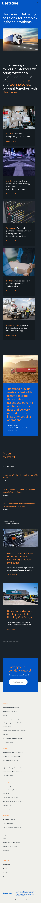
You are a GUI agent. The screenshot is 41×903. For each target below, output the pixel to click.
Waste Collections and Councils (11, 842)
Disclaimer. (34, 899)
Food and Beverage (8, 823)
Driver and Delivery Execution (10, 711)
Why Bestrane (6, 864)
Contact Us (18, 682)
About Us (5, 868)
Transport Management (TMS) (11, 719)
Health (4, 838)
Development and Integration (10, 760)
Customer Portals (7, 726)
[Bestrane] (10, 3)
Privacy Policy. (27, 899)
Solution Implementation (9, 764)
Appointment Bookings (9, 876)
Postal (4, 854)
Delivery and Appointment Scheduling (13, 723)
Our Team (5, 872)
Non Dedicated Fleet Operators (11, 831)
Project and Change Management (12, 768)
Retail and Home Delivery (9, 819)
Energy (4, 835)
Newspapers (6, 850)
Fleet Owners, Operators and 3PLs (12, 827)
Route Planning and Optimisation (11, 707)
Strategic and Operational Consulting (13, 752)
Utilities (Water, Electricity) (10, 846)
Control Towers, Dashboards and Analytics (14, 730)
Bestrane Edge (7, 809)
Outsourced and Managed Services (12, 738)
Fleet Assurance (7, 734)
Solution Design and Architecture (11, 756)
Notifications (6, 715)
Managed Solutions (8, 742)
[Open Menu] (37, 3)
